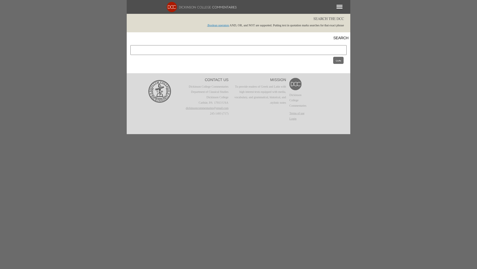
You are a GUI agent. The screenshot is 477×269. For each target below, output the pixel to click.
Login (292, 118)
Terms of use (296, 113)
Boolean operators (218, 25)
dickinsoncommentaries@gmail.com (207, 108)
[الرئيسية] (200, 6)
